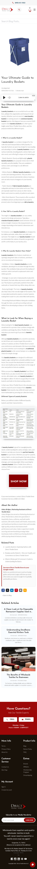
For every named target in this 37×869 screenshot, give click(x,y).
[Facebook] (12, 859)
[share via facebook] (3, 590)
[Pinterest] (22, 859)
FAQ (24, 752)
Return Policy (27, 749)
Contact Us (5, 767)
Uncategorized (5, 88)
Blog (24, 746)
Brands (25, 764)
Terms (4, 746)
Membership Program (27, 771)
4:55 (33, 95)
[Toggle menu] (34, 9)
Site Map (4, 770)
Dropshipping (27, 775)
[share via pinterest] (16, 590)
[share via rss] (25, 590)
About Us (4, 752)
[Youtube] (25, 859)
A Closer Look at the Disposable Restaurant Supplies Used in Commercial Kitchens (18, 611)
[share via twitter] (7, 590)
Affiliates (26, 767)
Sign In (4, 787)
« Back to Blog (6, 595)
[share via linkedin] (11, 590)
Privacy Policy (6, 749)
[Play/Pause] (4, 97)
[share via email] (20, 590)
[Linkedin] (19, 859)
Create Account (7, 790)
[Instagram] (15, 859)
